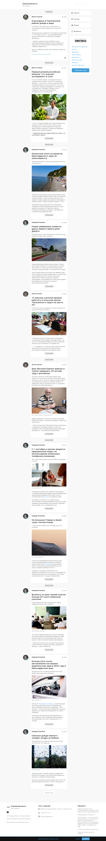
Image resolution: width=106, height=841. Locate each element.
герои (74, 49)
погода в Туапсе (37, 54)
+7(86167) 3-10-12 (45, 812)
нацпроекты (77, 57)
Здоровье (76, 52)
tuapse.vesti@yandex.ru (47, 816)
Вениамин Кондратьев (80, 47)
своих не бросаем (78, 65)
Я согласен (86, 839)
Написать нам (80, 70)
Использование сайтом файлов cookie (17, 822)
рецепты (75, 62)
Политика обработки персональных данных (19, 818)
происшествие (77, 60)
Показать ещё (49, 792)
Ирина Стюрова (37, 16)
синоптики (47, 54)
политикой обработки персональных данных (48, 838)
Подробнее (77, 838)
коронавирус (77, 55)
